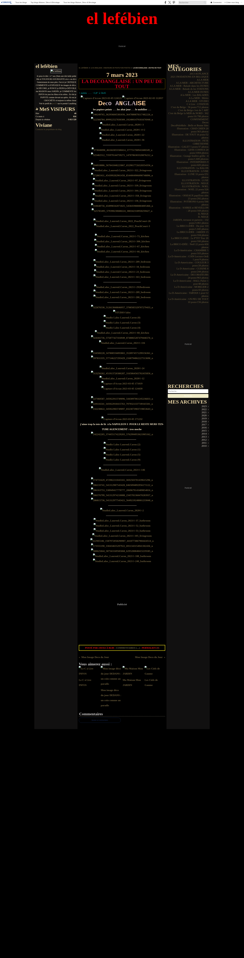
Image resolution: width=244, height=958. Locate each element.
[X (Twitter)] (169, 2)
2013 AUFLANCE (199, 73)
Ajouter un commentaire (100, 720)
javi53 (54, 103)
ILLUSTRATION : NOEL (195, 186)
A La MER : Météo (198, 98)
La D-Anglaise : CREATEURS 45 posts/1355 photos (111, 68)
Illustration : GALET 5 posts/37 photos (188, 146)
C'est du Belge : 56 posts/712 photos (189, 107)
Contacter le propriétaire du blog (49, 129)
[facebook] (165, 2)
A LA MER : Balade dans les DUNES (189, 85)
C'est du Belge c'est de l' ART (193, 110)
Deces (205, 122)
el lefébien (83, 68)
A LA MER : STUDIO (197, 101)
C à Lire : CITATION (197, 104)
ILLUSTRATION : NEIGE (194, 183)
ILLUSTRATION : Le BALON (192, 168)
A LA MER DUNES (198, 91)
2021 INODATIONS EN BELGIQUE (189, 76)
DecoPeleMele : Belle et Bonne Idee (189, 125)
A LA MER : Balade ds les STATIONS (188, 88)
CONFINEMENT (199, 119)
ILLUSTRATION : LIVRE (194, 171)
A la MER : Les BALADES (194, 95)
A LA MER (202, 79)
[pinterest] (173, 2)
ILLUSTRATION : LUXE (195, 180)
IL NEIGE (203, 213)
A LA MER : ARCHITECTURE (192, 82)
